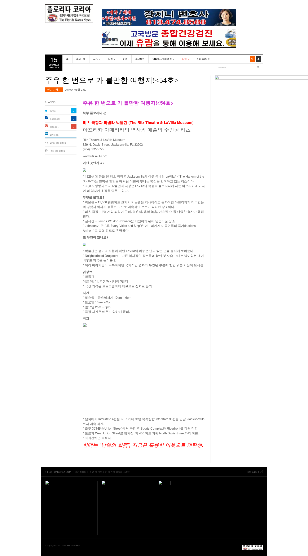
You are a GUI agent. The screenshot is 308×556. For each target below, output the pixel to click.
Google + (54, 126)
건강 (125, 59)
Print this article (57, 150)
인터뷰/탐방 (203, 59)
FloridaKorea (73, 545)
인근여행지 (54, 89)
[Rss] (252, 59)
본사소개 (80, 59)
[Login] (258, 59)
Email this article (58, 142)
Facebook (55, 118)
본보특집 (140, 59)
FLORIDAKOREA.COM (69, 13)
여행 (184, 59)
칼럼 (110, 59)
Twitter (53, 110)
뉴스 (95, 59)
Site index (252, 471)
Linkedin (54, 134)
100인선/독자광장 (162, 59)
